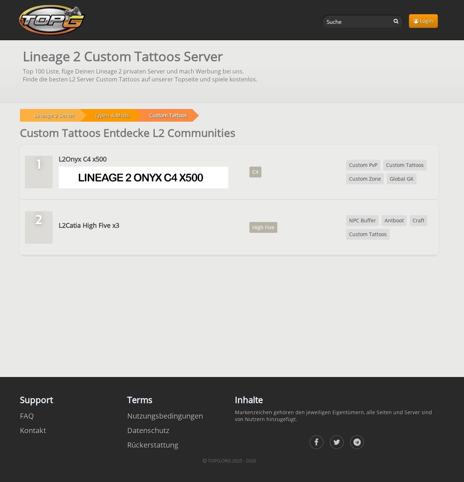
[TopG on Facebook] (316, 442)
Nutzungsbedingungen (165, 416)
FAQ (27, 416)
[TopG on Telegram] (357, 442)
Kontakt (33, 430)
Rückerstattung (152, 445)
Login (426, 20)
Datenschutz (148, 430)
